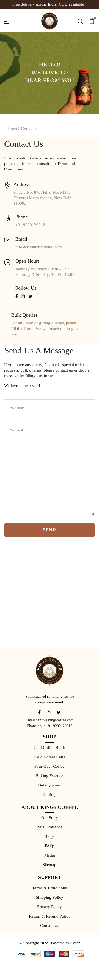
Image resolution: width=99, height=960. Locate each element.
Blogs (49, 836)
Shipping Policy (49, 897)
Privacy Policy (49, 907)
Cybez (75, 943)
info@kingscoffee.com (56, 720)
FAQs (49, 846)
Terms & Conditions (49, 888)
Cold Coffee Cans (49, 757)
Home (12, 128)
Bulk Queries (49, 785)
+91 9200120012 (59, 726)
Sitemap (49, 864)
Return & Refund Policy (49, 916)
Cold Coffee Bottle (50, 747)
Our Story (49, 817)
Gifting (49, 794)
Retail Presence (50, 827)
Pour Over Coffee (49, 766)
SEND (49, 529)
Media (49, 855)
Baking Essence (49, 776)
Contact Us (49, 925)
